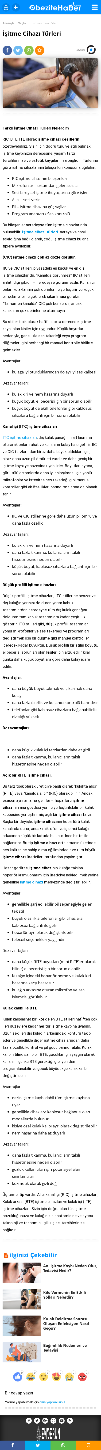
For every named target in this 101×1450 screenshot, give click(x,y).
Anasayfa (9, 23)
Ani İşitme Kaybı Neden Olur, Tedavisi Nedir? (70, 1268)
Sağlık (22, 23)
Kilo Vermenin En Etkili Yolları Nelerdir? (64, 1295)
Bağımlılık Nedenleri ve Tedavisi (65, 1348)
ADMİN (81, 50)
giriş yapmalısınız (52, 1402)
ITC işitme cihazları (20, 437)
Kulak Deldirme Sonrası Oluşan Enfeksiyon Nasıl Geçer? (66, 1323)
